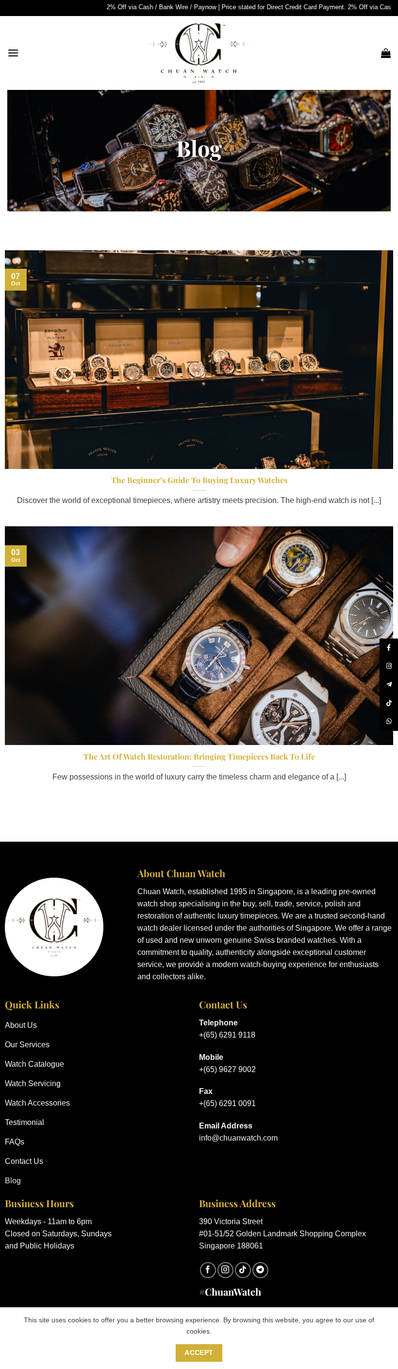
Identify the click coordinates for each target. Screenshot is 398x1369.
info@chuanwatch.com (238, 1138)
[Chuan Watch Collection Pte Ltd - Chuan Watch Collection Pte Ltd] (199, 53)
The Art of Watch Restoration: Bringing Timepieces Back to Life (199, 757)
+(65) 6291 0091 (227, 1103)
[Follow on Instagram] (225, 1270)
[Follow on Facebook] (208, 1270)
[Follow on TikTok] (243, 1270)
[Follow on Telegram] (260, 1270)
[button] (13, 53)
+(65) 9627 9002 (227, 1069)
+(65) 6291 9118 (227, 1035)
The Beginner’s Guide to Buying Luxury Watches (199, 480)
